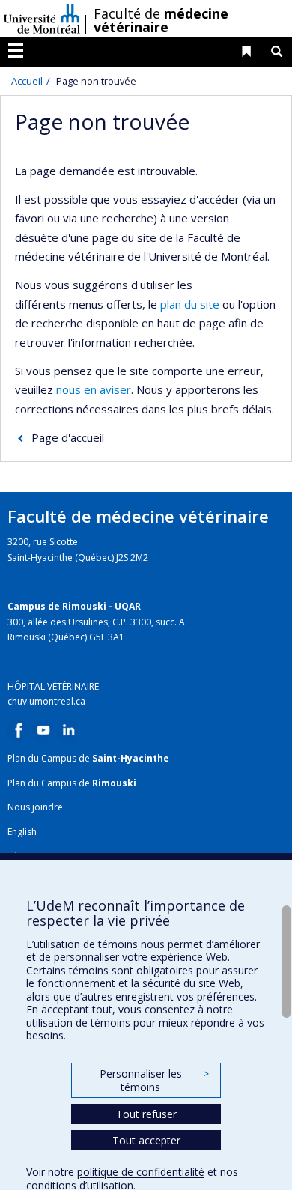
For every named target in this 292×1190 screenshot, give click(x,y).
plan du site (189, 304)
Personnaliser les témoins (154, 1080)
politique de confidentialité (140, 1172)
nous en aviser (93, 389)
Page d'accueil (67, 437)
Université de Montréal (42, 19)
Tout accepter (146, 1140)
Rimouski (114, 783)
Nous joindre (35, 807)
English (22, 831)
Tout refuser (146, 1114)
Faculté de (161, 20)
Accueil (27, 81)
